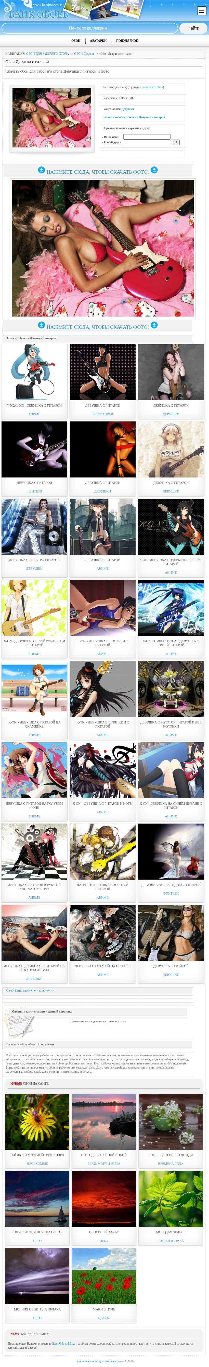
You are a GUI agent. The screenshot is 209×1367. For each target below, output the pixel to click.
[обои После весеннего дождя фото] (171, 1122)
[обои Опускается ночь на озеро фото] (37, 1199)
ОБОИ (75, 41)
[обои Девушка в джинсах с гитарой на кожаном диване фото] (34, 933)
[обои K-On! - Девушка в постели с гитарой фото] (103, 608)
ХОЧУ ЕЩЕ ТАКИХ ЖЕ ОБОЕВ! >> (30, 991)
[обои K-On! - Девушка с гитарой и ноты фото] (103, 770)
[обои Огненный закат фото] (104, 1199)
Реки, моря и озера (104, 1164)
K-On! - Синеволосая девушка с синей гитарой (171, 643)
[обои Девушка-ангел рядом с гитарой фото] (171, 852)
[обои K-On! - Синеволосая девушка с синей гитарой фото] (171, 608)
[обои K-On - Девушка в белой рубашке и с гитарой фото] (34, 608)
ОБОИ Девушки (84, 54)
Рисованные (103, 414)
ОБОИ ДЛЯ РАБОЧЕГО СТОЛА (47, 54)
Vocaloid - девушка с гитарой (34, 405)
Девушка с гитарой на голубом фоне (34, 806)
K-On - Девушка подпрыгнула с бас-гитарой (171, 562)
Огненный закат (104, 1232)
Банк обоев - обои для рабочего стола (99, 1361)
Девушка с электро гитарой (34, 560)
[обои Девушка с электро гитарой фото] (34, 527)
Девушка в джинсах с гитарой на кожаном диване (34, 968)
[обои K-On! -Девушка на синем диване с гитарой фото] (171, 770)
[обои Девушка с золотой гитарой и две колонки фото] (171, 689)
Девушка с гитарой (102, 405)
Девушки (128, 109)
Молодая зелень (170, 1232)
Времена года (170, 1164)
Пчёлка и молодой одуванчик (37, 1155)
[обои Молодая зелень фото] (171, 1199)
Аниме (34, 414)
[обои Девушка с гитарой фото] (103, 372)
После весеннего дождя (170, 1155)
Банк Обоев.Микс (63, 1343)
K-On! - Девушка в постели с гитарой (102, 643)
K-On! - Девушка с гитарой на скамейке (34, 724)
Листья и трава (170, 1241)
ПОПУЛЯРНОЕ (127, 41)
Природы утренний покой (104, 1155)
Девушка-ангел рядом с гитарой (171, 885)
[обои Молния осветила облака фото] (37, 1276)
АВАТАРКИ (98, 41)
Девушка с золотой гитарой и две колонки (171, 724)
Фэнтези (34, 491)
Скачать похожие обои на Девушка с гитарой (133, 117)
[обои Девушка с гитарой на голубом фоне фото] (34, 770)
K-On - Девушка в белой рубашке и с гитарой (34, 643)
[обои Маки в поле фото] (104, 1276)
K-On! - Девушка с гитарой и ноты (103, 803)
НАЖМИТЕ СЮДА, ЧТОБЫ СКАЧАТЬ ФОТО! (98, 172)
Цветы (104, 1318)
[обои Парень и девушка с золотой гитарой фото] (103, 852)
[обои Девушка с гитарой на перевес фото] (103, 933)
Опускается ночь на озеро (37, 1232)
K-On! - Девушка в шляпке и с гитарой (102, 724)
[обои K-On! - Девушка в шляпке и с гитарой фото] (103, 689)
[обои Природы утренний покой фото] (104, 1122)
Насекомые (37, 1164)
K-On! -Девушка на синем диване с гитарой (171, 806)
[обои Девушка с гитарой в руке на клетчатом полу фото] (34, 852)
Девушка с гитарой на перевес (103, 966)
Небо (37, 1241)
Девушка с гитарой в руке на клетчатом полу (34, 887)
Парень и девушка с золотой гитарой (102, 887)
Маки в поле (104, 1309)
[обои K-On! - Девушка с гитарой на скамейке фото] (34, 689)
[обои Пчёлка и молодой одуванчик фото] (37, 1122)
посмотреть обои (152, 87)
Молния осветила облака (37, 1309)
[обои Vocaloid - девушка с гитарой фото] (34, 372)
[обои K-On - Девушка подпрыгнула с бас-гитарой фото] (171, 527)
